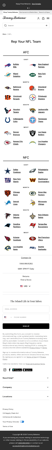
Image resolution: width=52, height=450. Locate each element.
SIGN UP (26, 326)
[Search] (46, 25)
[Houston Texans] (12, 111)
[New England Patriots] (39, 66)
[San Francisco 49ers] (39, 238)
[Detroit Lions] (12, 202)
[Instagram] (5, 369)
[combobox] (8, 317)
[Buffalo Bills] (12, 66)
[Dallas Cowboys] (13, 171)
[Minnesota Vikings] (38, 203)
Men (5, 34)
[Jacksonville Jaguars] (39, 111)
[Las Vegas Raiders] (38, 133)
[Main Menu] (48, 18)
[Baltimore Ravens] (13, 88)
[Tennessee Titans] (38, 120)
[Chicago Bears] (12, 193)
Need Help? (8, 378)
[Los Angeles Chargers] (38, 143)
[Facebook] (9, 369)
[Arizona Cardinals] (12, 238)
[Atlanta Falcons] (12, 216)
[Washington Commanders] (39, 180)
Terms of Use (32, 357)
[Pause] (4, 5)
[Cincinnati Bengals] (13, 98)
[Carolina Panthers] (12, 225)
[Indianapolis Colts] (14, 120)
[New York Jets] (38, 75)
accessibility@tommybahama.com (26, 446)
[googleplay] (17, 369)
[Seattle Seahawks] (38, 248)
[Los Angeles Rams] (14, 247)
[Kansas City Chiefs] (13, 142)
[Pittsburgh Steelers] (38, 98)
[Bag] (43, 18)
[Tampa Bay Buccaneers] (39, 225)
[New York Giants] (13, 180)
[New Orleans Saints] (39, 216)
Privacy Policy (34, 348)
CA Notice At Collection (12, 417)
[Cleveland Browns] (38, 88)
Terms (44, 348)
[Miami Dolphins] (12, 75)
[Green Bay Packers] (38, 193)
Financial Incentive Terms (35, 364)
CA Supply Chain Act (11, 413)
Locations (7, 396)
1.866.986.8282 (24, 443)
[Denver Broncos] (12, 134)
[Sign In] (38, 18)
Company (7, 387)
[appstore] (28, 369)
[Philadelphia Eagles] (39, 170)
